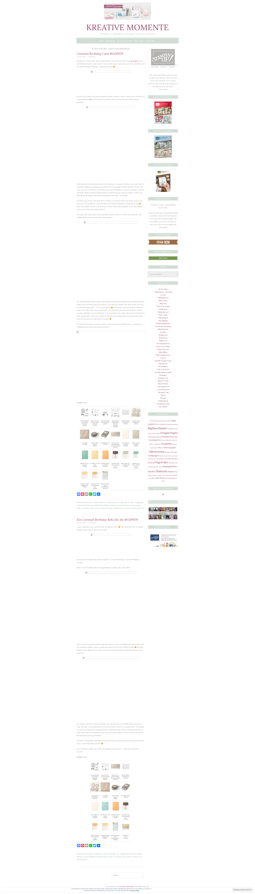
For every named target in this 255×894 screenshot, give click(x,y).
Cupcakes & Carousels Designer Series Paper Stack (115, 444)
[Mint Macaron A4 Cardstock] (84, 459)
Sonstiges (163, 375)
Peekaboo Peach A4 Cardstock (105, 464)
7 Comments (91, 523)
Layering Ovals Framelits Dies (136, 421)
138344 (84, 466)
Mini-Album (163, 352)
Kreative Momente (127, 27)
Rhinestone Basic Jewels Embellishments (105, 485)
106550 (125, 445)
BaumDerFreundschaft (172, 424)
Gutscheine (163, 338)
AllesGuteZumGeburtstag (164, 421)
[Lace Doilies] (84, 438)
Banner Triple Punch (95, 443)
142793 (84, 444)
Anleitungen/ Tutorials (163, 292)
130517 (105, 423)
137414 (105, 444)
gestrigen (134, 61)
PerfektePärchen (171, 459)
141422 (105, 466)
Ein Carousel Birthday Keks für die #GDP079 (107, 519)
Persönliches (163, 366)
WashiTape (169, 475)
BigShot (113, 505)
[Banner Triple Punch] (95, 438)
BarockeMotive (161, 424)
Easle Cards (163, 315)
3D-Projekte (88, 854)
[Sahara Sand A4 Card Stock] (136, 438)
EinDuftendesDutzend (155, 437)
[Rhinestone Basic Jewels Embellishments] (105, 479)
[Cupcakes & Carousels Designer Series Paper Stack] (115, 438)
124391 (105, 817)
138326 (136, 467)
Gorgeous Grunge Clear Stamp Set (105, 421)
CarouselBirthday (123, 505)
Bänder (107, 505)
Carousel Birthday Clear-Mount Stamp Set (84, 422)
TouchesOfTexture (138, 508)
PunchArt (172, 463)
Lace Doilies (85, 443)
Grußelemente (118, 508)
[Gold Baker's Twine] (125, 831)
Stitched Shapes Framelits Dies (126, 421)
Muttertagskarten (163, 355)
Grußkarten (123, 502)
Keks (90, 99)
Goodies (105, 854)
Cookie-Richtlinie (134, 890)
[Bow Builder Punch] (105, 438)
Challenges (88, 502)
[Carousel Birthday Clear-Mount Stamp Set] (84, 416)
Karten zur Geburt (163, 346)
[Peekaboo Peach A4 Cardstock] (105, 459)
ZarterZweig (169, 478)
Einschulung (163, 321)
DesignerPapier (136, 505)
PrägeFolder (161, 462)
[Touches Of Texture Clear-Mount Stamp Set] (95, 416)
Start (101, 41)
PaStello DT (163, 364)
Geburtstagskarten (99, 502)
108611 (94, 466)
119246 (105, 488)
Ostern (163, 358)
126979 (115, 467)
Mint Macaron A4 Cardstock (84, 464)
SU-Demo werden (124, 41)
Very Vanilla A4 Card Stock (125, 443)
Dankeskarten (163, 312)
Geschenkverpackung (163, 326)
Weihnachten (163, 401)
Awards (163, 295)
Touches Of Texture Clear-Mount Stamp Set (95, 422)
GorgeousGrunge (107, 508)
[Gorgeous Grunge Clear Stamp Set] (105, 416)
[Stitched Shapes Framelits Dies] (125, 416)
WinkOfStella (159, 478)
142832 (84, 425)
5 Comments (91, 57)
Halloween (163, 341)
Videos (163, 395)
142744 (115, 447)
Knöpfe (161, 456)
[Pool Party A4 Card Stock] (105, 810)
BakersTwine (99, 505)
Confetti (170, 429)
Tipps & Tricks (163, 381)
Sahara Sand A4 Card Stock (136, 443)
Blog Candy (163, 301)
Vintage (131, 502)
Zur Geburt (163, 407)
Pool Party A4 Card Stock (105, 815)
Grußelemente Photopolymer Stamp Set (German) (115, 423)
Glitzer (160, 448)
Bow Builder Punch (105, 443)
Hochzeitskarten (163, 344)
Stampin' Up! (114, 854)
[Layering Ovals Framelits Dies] (136, 416)
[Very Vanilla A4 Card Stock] (125, 438)
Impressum (110, 41)
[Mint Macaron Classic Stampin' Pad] (136, 459)
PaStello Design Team (163, 361)
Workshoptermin (163, 404)
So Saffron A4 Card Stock (95, 464)
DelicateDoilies (156, 433)
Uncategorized (163, 387)
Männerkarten (163, 349)
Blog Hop (163, 303)
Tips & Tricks (163, 384)
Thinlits (170, 471)
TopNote (154, 475)
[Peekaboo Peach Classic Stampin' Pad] (95, 479)
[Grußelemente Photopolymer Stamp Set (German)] (115, 416)
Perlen (151, 462)
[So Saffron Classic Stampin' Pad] (84, 479)
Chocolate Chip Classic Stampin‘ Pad (115, 465)
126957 (84, 486)
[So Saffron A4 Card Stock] (95, 459)
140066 (115, 426)
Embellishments (168, 437)
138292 (95, 445)
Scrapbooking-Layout (163, 372)
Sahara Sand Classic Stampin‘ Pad (125, 464)
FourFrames (157, 444)
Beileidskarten (163, 298)
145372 (125, 423)
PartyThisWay (160, 459)
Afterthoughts (152, 421)
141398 (94, 488)
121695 (135, 445)
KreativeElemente (169, 456)
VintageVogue (161, 475)
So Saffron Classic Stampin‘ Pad (84, 484)
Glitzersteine (95, 508)
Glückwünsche (112, 502)
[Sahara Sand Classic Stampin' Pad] (125, 459)
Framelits (85, 508)
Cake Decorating (163, 306)
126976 (125, 466)
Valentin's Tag (163, 392)
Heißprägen (153, 455)
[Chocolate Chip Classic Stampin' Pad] (115, 459)
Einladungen (163, 318)
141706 (136, 423)
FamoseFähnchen (166, 440)
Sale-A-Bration (163, 369)
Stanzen (128, 508)
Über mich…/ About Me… (145, 41)
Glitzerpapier (169, 447)
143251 (94, 425)
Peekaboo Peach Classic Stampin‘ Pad (95, 485)
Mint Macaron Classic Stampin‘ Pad (136, 465)
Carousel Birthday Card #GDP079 (100, 54)
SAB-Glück (159, 467)
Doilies (79, 508)
